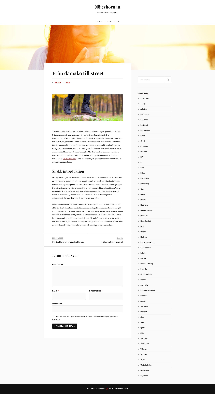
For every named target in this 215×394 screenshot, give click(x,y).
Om (118, 21)
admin (58, 82)
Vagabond (144, 376)
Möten (143, 279)
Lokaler (143, 253)
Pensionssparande (147, 290)
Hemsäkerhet (145, 221)
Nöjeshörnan (107, 7)
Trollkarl (143, 354)
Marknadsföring (146, 263)
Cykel (142, 141)
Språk (142, 328)
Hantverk (144, 205)
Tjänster (143, 349)
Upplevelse (144, 370)
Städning (143, 338)
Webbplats (57, 303)
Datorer (143, 152)
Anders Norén (122, 389)
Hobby (143, 232)
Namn (55, 291)
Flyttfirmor (144, 178)
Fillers (142, 173)
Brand (142, 136)
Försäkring (144, 183)
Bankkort (144, 120)
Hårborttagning (146, 210)
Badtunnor (144, 114)
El (141, 162)
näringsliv (144, 285)
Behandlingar (145, 130)
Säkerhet (143, 296)
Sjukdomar (144, 306)
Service (143, 301)
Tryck (142, 359)
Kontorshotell (145, 248)
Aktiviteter (144, 98)
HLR (142, 226)
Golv (142, 189)
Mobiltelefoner (146, 274)
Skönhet (143, 312)
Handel (143, 200)
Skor (68, 82)
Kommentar (58, 264)
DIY (141, 157)
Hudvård (143, 237)
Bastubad (144, 125)
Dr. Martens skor (69, 158)
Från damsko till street (78, 73)
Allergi (142, 104)
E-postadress (95, 291)
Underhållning (146, 365)
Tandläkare (144, 344)
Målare (143, 258)
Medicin (143, 269)
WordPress (100, 389)
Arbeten (143, 109)
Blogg (109, 21)
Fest (142, 168)
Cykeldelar (144, 146)
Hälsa (142, 194)
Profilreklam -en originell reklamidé (68, 242)
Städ (142, 333)
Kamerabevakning (147, 242)
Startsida (99, 21)
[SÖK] (168, 80)
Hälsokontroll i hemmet (112, 242)
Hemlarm (144, 216)
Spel (142, 322)
